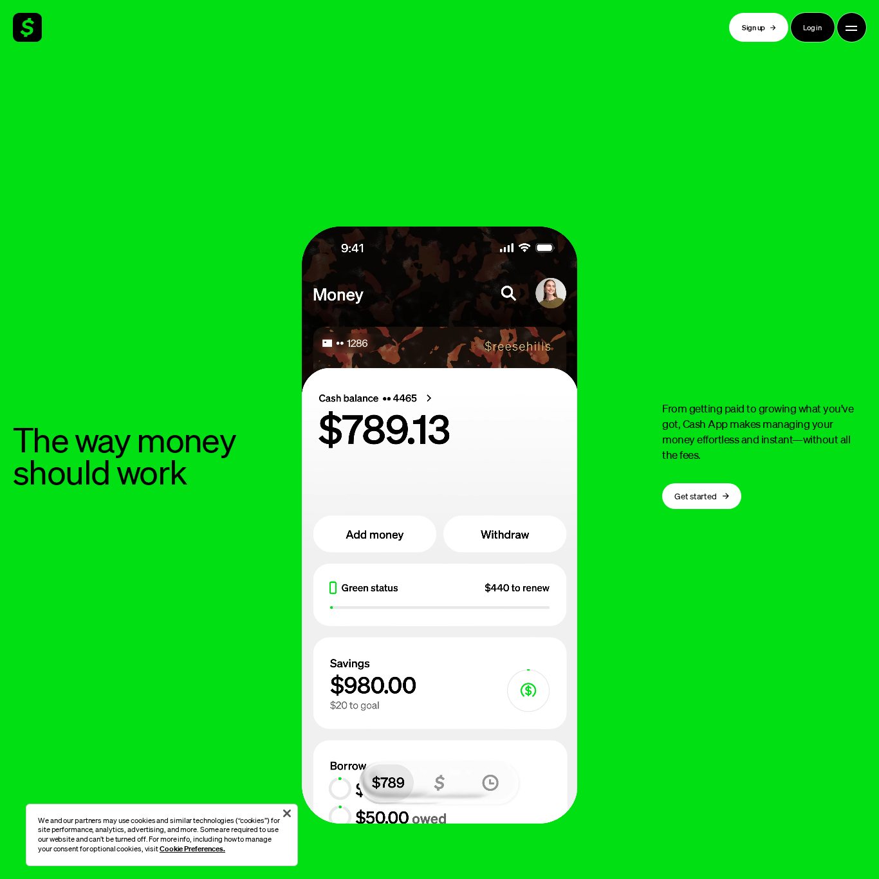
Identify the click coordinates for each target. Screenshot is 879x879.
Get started (695, 495)
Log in (812, 27)
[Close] (287, 813)
